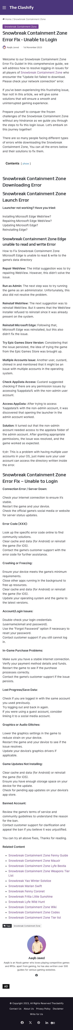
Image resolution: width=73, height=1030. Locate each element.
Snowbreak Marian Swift (25, 886)
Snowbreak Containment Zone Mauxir (34, 860)
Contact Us (15, 1008)
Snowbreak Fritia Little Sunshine (30, 896)
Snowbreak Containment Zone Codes (34, 912)
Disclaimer (58, 1008)
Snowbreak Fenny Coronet (26, 891)
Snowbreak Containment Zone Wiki (32, 907)
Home (8, 19)
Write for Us (36, 1014)
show (26, 163)
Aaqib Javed (13, 47)
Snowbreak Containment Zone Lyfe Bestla (37, 866)
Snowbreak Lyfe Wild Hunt (26, 901)
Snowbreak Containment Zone (29, 19)
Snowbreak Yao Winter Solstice (29, 880)
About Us (29, 1008)
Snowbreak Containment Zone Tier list (34, 917)
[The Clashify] (21, 7)
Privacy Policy (43, 1008)
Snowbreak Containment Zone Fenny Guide (38, 855)
